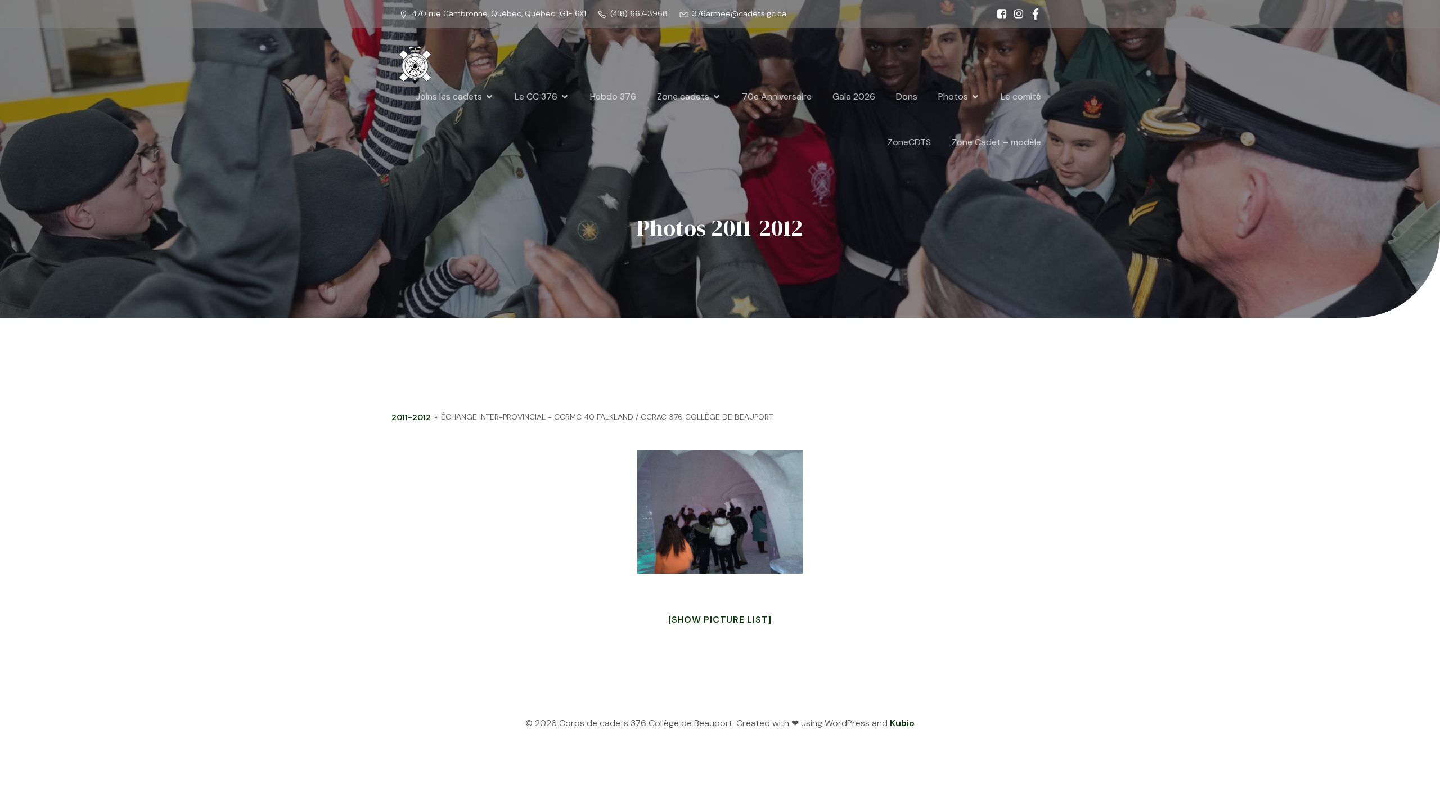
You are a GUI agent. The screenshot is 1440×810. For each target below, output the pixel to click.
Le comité (1021, 96)
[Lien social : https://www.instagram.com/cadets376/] (1015, 14)
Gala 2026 (853, 96)
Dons (906, 96)
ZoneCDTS (909, 142)
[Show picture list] (720, 620)
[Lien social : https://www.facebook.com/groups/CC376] (1032, 14)
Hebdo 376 (613, 96)
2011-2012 (411, 417)
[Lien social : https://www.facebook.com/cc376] (999, 14)
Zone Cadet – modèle (996, 142)
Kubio (902, 723)
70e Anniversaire (777, 96)
